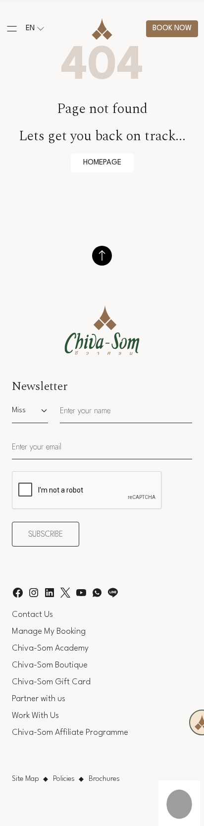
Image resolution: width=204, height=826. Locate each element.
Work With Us (35, 716)
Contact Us (32, 614)
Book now (172, 28)
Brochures (104, 779)
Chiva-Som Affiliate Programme (70, 732)
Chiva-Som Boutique (50, 665)
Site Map (25, 779)
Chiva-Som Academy (50, 648)
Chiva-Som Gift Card (51, 682)
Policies (64, 779)
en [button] (30, 28)
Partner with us (38, 699)
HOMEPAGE (102, 162)
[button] (12, 29)
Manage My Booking (49, 631)
